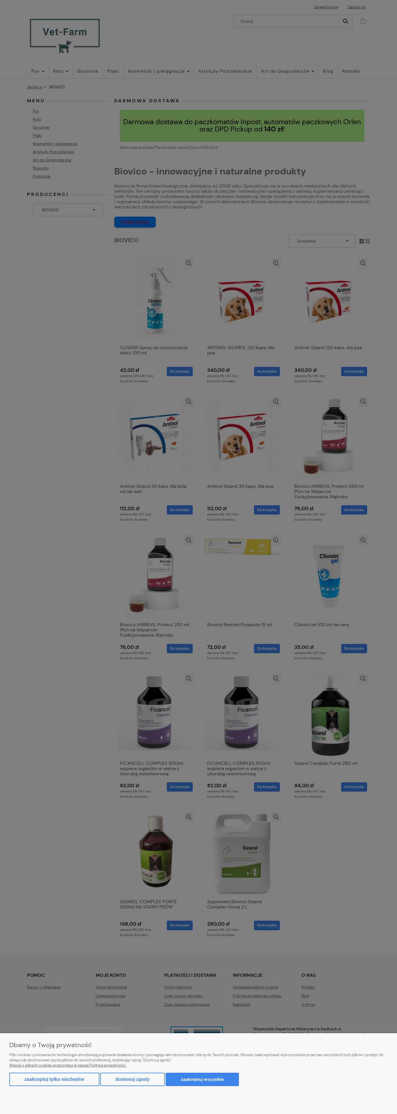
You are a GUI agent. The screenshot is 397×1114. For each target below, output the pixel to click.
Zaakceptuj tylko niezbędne (54, 1079)
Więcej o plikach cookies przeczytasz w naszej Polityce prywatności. (67, 1065)
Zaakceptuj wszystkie (202, 1079)
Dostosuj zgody (132, 1079)
